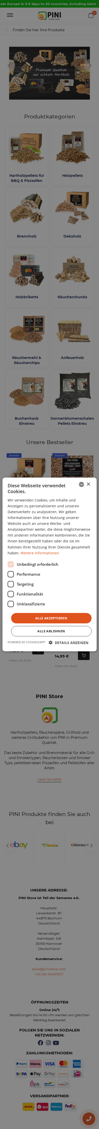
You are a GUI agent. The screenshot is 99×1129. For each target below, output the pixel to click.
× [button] (88, 484)
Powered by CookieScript (26, 642)
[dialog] (49, 564)
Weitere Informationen (40, 552)
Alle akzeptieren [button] (51, 618)
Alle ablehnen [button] (51, 631)
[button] (68, 642)
